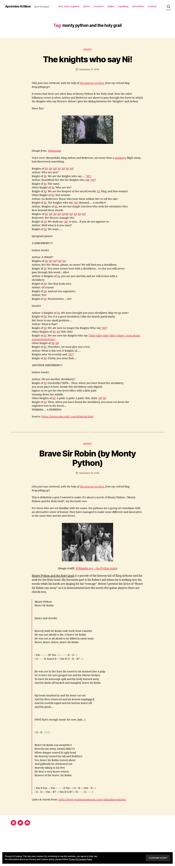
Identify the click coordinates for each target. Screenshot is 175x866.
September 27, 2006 (89, 69)
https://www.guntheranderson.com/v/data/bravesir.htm (92, 799)
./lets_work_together (68, 6)
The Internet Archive (92, 83)
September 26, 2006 (89, 473)
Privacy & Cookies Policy (80, 859)
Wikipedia (54, 150)
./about (86, 6)
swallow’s (120, 157)
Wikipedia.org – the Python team (96, 568)
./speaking (122, 6)
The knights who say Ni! (87, 59)
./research (98, 6)
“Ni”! (88, 176)
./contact (152, 6)
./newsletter (137, 6)
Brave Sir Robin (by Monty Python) (87, 458)
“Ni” (92, 180)
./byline (110, 6)
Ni (46, 168)
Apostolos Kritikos (18, 6)
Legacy (87, 49)
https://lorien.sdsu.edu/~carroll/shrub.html (67, 416)
